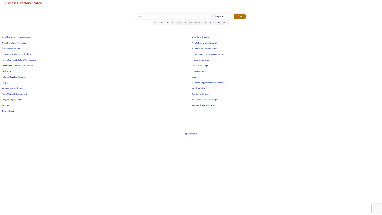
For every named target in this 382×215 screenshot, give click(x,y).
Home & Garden (198, 71)
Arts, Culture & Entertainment (204, 43)
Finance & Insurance (200, 60)
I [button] (180, 23)
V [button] (216, 23)
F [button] (172, 23)
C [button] (164, 23)
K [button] (185, 23)
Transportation (8, 111)
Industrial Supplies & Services (14, 77)
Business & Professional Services (205, 49)
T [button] (210, 23)
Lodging (5, 83)
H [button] (178, 23)
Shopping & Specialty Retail (203, 105)
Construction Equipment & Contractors (208, 54)
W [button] (219, 23)
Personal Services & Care (12, 88)
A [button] (159, 23)
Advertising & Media (200, 37)
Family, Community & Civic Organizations (19, 60)
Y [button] (224, 23)
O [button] (196, 23)
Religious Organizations (11, 100)
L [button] (188, 23)
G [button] (175, 23)
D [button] (167, 23)
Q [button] (202, 23)
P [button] (199, 23)
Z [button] (227, 23)
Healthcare (6, 71)
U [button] (213, 23)
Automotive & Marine (11, 49)
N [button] (194, 23)
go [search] (241, 16)
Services (5, 105)
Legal (194, 77)
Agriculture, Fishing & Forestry (14, 43)
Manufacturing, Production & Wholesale (208, 83)
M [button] (191, 23)
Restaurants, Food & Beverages (205, 100)
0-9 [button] (155, 23)
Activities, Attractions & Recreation (16, 37)
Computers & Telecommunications (16, 54)
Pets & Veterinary (199, 88)
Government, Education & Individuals (17, 66)
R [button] (205, 23)
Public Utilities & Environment (14, 94)
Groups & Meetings (200, 66)
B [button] (161, 23)
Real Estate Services (200, 94)
